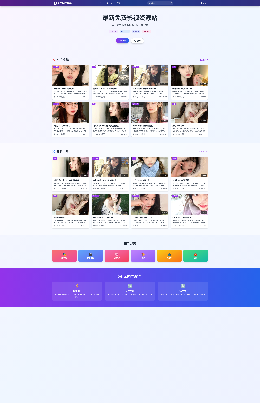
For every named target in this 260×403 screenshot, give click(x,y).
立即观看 (122, 40)
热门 (118, 3)
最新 (112, 3)
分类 (106, 3)
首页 (101, 3)
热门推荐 (137, 41)
